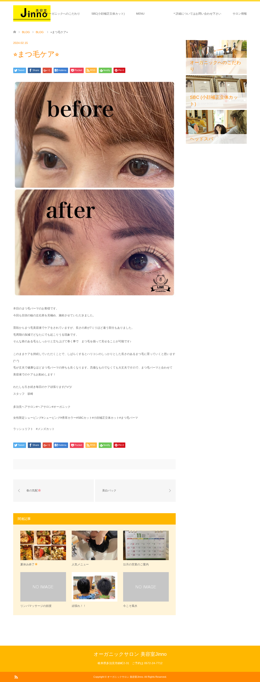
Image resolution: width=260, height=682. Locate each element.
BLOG (26, 32)
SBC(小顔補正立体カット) (108, 13)
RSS (16, 676)
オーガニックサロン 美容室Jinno (130, 654)
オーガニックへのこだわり (63, 13)
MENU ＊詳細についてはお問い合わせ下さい (178, 13)
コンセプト (27, 13)
